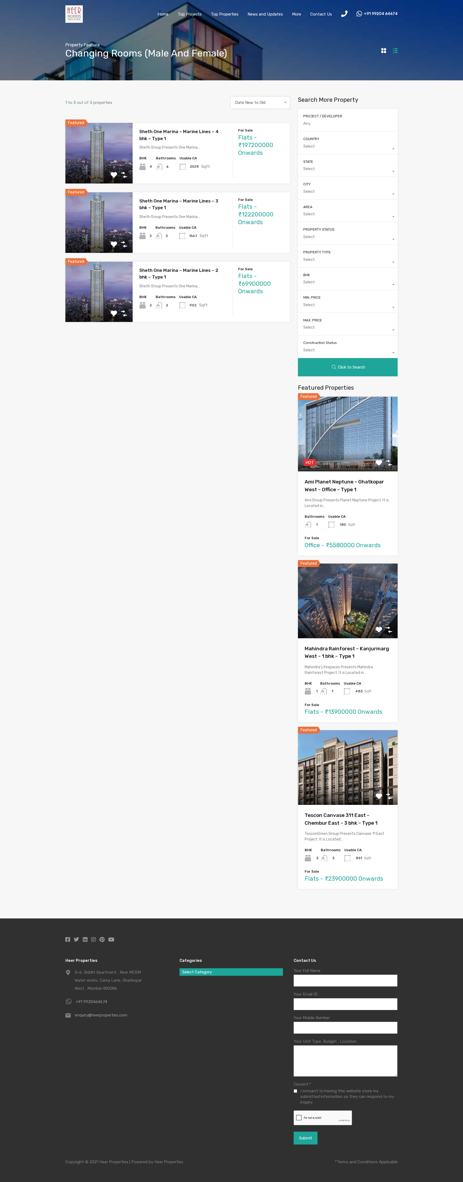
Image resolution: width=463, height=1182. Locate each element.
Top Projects (190, 14)
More (296, 14)
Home (163, 14)
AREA (307, 207)
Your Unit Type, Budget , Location (325, 1041)
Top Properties (224, 14)
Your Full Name (307, 970)
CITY (307, 184)
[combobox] (260, 102)
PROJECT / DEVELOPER (322, 116)
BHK (306, 275)
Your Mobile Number (312, 1017)
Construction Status (320, 343)
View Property (99, 171)
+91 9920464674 (91, 1001)
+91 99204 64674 (381, 14)
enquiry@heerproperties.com (101, 1015)
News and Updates (265, 14)
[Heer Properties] (74, 20)
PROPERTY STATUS (318, 229)
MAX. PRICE (312, 320)
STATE (308, 162)
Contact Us (321, 14)
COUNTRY (311, 139)
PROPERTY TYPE (317, 252)
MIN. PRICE (312, 297)
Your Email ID (306, 994)
